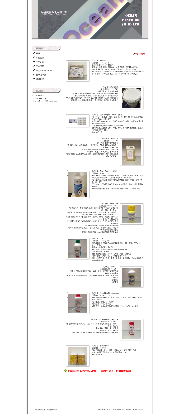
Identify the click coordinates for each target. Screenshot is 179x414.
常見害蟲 (40, 58)
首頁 (38, 53)
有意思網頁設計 (52, 410)
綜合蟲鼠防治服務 (44, 70)
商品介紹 (40, 62)
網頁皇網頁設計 (40, 410)
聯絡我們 (40, 79)
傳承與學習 (41, 75)
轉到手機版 (140, 54)
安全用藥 (40, 66)
